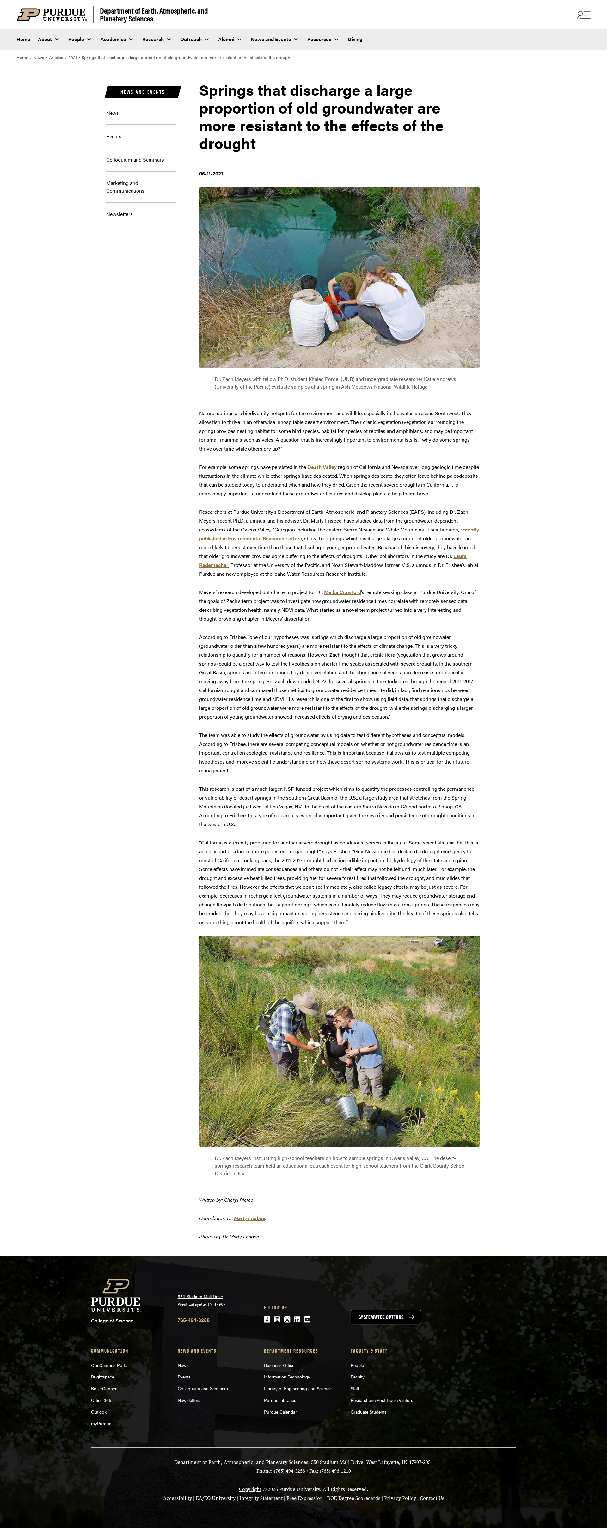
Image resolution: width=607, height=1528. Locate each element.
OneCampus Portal (109, 1365)
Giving (355, 39)
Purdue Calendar (280, 1411)
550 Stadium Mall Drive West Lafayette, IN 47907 (202, 1300)
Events (113, 136)
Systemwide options (381, 1317)
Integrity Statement (261, 1498)
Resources (319, 39)
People (76, 39)
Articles (56, 57)
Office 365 (101, 1400)
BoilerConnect (105, 1388)
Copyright (250, 1489)
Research (153, 39)
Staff (355, 1388)
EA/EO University (216, 1498)
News (38, 57)
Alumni (226, 39)
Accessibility (177, 1498)
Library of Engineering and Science (298, 1388)
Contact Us (432, 1498)
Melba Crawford (342, 592)
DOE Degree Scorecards (353, 1498)
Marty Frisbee (249, 1218)
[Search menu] (583, 14)
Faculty (358, 1376)
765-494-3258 (194, 1319)
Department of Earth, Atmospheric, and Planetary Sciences (154, 14)
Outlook (99, 1411)
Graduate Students (369, 1411)
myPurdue (101, 1423)
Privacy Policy (400, 1498)
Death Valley (322, 466)
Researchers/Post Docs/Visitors (382, 1400)
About (45, 39)
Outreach (191, 39)
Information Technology (287, 1376)
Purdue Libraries (280, 1400)
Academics (113, 39)
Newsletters (119, 214)
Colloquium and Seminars (135, 159)
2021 (72, 57)
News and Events (271, 39)
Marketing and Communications (125, 186)
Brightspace (102, 1376)
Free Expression (304, 1498)
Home (23, 39)
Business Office (279, 1365)
